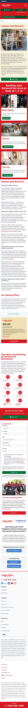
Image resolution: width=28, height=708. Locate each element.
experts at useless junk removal (19, 68)
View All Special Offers (13, 313)
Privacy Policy (10, 468)
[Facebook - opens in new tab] (2, 583)
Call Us (21, 9)
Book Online (8, 9)
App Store (15, 562)
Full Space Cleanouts (18, 404)
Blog (2, 621)
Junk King (10, 259)
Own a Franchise (5, 610)
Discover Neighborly (13, 550)
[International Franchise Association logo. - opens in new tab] (3, 634)
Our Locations (4, 624)
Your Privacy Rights (7, 675)
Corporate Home (5, 630)
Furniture (5, 380)
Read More (13, 513)
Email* (3, 437)
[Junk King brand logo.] (7, 521)
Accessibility (4, 669)
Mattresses (18, 388)
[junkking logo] (14, 575)
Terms (18, 462)
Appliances (6, 388)
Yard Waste (19, 395)
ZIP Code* (4, 448)
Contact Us (4, 604)
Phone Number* (5, 442)
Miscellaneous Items (7, 404)
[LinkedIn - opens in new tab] (9, 583)
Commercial (4, 593)
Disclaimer (3, 678)
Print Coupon (7, 336)
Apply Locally (4, 613)
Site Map (3, 627)
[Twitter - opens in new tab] (5, 583)
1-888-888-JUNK (7, 146)
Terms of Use (4, 664)
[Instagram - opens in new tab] (15, 583)
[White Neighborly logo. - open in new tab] (3, 1)
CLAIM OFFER (14, 341)
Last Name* (4, 431)
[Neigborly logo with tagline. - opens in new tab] (21, 521)
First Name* (4, 425)
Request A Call (14, 472)
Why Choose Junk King (7, 607)
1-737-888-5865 (7, 175)
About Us (3, 601)
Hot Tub (5, 395)
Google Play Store (15, 566)
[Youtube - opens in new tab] (12, 583)
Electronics (18, 380)
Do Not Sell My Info (5, 672)
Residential (4, 590)
